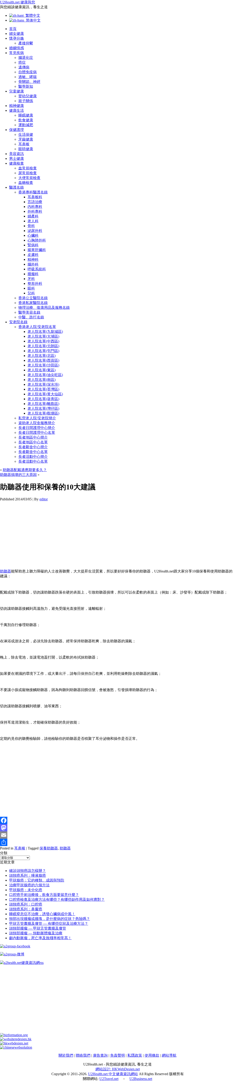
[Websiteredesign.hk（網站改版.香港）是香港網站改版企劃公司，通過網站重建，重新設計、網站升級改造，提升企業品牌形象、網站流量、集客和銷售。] (15, 1039)
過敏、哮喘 (27, 77)
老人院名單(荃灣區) (43, 389)
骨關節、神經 (29, 82)
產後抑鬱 (25, 43)
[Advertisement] (117, 533)
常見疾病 (16, 53)
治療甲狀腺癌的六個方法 (29, 885)
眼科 (31, 288)
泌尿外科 (35, 231)
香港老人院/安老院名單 (37, 327)
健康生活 (16, 110)
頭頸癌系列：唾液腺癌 (27, 875)
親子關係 (25, 101)
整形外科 (35, 283)
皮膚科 (33, 255)
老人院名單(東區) (42, 370)
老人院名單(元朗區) (43, 346)
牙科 (31, 279)
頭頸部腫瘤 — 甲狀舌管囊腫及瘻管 (37, 928)
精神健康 (16, 106)
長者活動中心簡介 (33, 456)
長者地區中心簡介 (33, 437)
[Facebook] (117, 820)
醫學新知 (25, 86)
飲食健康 (25, 120)
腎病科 (33, 245)
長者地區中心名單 (33, 442)
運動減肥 (25, 125)
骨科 (31, 226)
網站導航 (169, 1055)
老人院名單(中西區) (43, 341)
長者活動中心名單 (33, 461)
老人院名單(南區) (42, 380)
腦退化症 (25, 58)
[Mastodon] (117, 827)
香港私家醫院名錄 (33, 303)
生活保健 (25, 134)
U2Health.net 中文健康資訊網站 (113, 1074)
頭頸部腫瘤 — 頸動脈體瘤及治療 (35, 933)
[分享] (117, 842)
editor (43, 499)
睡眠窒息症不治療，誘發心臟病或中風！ (42, 914)
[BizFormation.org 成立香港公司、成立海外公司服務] (14, 1035)
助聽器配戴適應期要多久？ (25, 470)
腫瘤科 (33, 274)
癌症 (22, 62)
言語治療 (35, 202)
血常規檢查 (27, 168)
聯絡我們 (83, 1055)
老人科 (33, 221)
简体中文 (32, 20)
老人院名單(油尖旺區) (45, 375)
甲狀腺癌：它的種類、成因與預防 (36, 880)
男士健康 (16, 158)
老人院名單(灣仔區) (43, 408)
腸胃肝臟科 (37, 250)
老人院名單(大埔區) (43, 336)
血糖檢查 (25, 182)
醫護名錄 (16, 187)
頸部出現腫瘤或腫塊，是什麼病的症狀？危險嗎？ (49, 919)
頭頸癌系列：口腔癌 (25, 904)
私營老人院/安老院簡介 (37, 418)
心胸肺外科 (37, 240)
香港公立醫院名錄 (33, 298)
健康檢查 (16, 163)
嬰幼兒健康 (27, 96)
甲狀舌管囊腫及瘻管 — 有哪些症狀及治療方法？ (48, 923)
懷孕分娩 (16, 38)
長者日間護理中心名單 (36, 432)
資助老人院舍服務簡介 (36, 423)
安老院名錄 (18, 322)
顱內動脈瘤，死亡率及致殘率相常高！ (40, 938)
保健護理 (16, 130)
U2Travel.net (108, 1079)
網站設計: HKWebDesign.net (117, 1069)
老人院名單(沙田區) (43, 365)
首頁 (13, 29)
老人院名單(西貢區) (43, 360)
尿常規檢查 (27, 173)
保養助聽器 (48, 848)
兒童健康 (16, 91)
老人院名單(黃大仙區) (45, 394)
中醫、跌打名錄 (31, 317)
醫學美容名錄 (29, 312)
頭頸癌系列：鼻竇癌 (25, 909)
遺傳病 (23, 67)
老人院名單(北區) (42, 356)
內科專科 (35, 207)
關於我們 (66, 1055)
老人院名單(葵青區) (43, 399)
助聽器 (5, 571)
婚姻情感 (16, 48)
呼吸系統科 (37, 269)
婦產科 (33, 216)
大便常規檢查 (29, 178)
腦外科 (33, 264)
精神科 (33, 259)
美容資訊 (16, 154)
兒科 (31, 293)
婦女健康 (16, 33)
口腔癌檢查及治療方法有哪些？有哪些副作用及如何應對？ (57, 899)
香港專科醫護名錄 (33, 192)
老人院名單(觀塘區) (43, 413)
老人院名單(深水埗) (43, 384)
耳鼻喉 (23, 144)
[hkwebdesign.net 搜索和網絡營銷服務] (14, 1043)
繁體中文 (32, 15)
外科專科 (35, 211)
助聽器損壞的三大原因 (18, 475)
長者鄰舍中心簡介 (33, 447)
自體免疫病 (27, 72)
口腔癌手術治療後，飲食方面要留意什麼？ (44, 895)
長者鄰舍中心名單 (33, 452)
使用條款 (152, 1055)
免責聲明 (117, 1055)
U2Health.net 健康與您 (17, 2)
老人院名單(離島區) (43, 404)
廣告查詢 (100, 1055)
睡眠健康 (25, 115)
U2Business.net (140, 1079)
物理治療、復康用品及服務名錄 (44, 307)
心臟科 (33, 235)
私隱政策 (134, 1055)
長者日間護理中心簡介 (36, 428)
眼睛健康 (25, 149)
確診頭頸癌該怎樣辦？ (27, 871)
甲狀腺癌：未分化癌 (25, 890)
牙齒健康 (25, 139)
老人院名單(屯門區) (43, 351)
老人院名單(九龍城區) (45, 332)
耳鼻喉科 (35, 197)
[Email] (117, 835)
